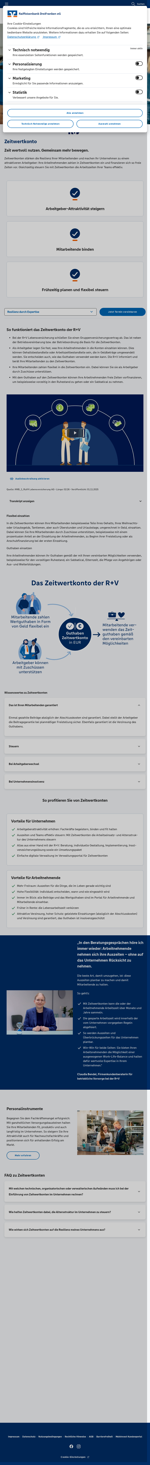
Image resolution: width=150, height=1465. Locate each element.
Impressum (50, 37)
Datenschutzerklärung (22, 37)
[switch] (139, 63)
